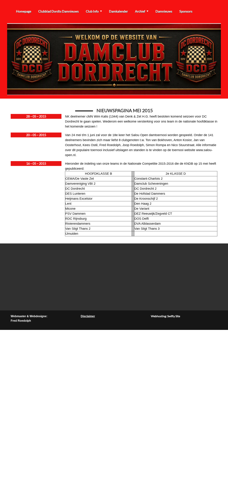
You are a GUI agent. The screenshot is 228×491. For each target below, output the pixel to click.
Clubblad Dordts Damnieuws (58, 11)
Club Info (92, 11)
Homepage (23, 11)
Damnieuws (164, 11)
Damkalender (118, 11)
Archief (140, 11)
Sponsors (185, 11)
